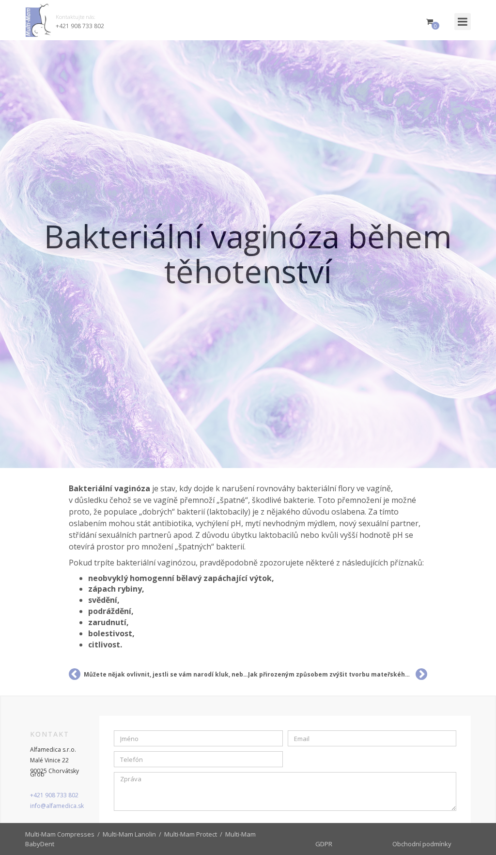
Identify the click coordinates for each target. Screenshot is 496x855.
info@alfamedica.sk (57, 805)
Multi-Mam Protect (190, 834)
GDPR (323, 843)
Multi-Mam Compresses (59, 834)
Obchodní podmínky (421, 843)
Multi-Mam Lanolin (129, 834)
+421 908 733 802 (80, 26)
